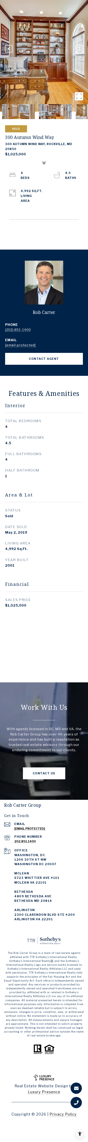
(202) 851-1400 (18, 330)
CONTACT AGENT (44, 358)
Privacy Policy (63, 1114)
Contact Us (44, 773)
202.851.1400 (25, 841)
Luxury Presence (44, 1092)
